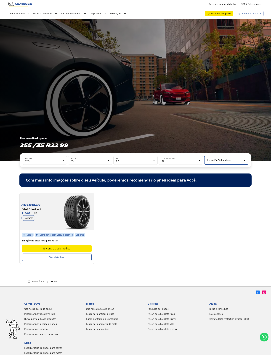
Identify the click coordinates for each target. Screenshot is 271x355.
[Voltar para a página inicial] (20, 4)
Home (35, 281)
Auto (43, 281)
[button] (63, 160)
